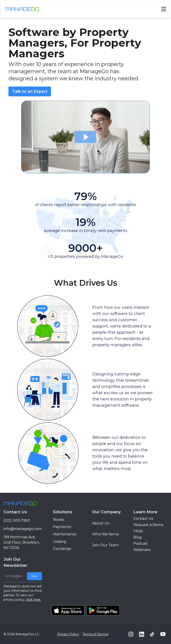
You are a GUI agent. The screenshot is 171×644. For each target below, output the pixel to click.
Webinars (141, 550)
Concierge (62, 549)
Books (58, 520)
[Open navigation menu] (163, 9)
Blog (137, 537)
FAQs (137, 531)
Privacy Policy (68, 634)
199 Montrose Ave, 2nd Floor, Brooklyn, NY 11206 (22, 542)
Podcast (140, 543)
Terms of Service (95, 634)
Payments (62, 527)
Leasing (59, 541)
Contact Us (143, 518)
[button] (85, 137)
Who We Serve (105, 534)
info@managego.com (23, 529)
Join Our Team (105, 545)
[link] (29, 91)
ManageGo (24, 634)
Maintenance (64, 534)
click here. (33, 600)
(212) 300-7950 (17, 520)
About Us (100, 523)
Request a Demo (148, 525)
